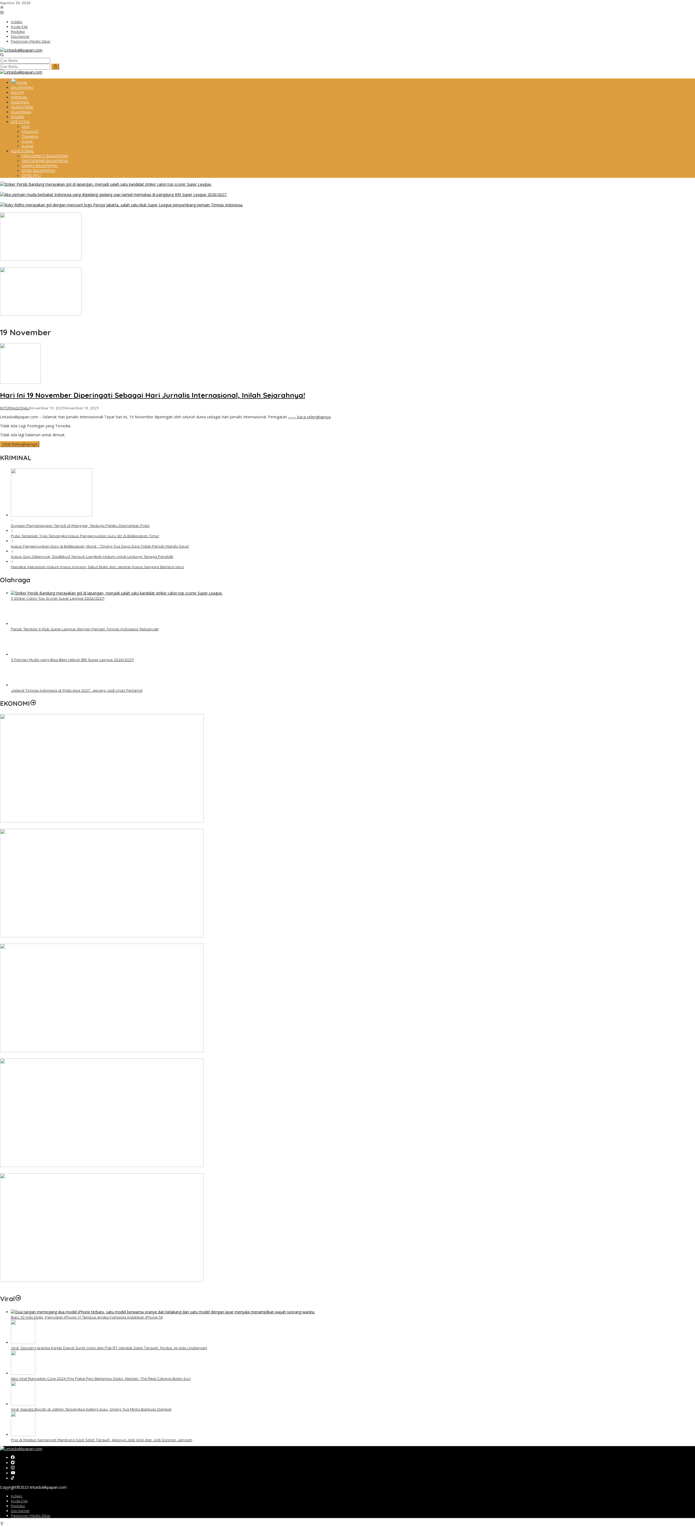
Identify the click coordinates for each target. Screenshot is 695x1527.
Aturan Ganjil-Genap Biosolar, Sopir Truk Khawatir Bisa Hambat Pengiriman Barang (75, 264)
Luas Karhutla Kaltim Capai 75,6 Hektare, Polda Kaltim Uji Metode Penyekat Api (71, 319)
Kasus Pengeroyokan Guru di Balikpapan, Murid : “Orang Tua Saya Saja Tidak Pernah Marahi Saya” (100, 546)
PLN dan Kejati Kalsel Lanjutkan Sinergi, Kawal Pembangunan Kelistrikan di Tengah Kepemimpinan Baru (93, 1208)
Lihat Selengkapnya (19, 444)
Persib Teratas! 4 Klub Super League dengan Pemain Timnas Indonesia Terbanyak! (74, 210)
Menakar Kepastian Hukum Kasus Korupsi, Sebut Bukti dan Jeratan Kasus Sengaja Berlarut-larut (97, 566)
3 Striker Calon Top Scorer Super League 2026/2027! (47, 189)
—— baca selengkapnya (309, 416)
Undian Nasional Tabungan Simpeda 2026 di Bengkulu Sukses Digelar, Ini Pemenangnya (79, 1437)
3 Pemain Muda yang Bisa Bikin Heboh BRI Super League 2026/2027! (61, 199)
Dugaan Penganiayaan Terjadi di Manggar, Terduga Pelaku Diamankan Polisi (80, 525)
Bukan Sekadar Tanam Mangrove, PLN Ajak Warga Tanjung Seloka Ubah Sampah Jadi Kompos (86, 1322)
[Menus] (2, 7)
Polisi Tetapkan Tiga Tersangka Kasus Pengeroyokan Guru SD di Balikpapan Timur (85, 535)
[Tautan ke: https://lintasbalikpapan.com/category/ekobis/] (33, 1085)
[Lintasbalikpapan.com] (21, 50)
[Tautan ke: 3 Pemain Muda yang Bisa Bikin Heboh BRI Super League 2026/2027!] (113, 194)
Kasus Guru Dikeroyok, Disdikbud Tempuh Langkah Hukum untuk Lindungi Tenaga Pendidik (92, 556)
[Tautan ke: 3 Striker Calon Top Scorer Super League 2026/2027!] (106, 184)
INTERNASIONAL (14, 408)
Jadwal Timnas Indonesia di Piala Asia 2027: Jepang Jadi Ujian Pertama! (77, 1072)
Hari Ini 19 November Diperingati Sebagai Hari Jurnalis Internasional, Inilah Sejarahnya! (152, 395)
